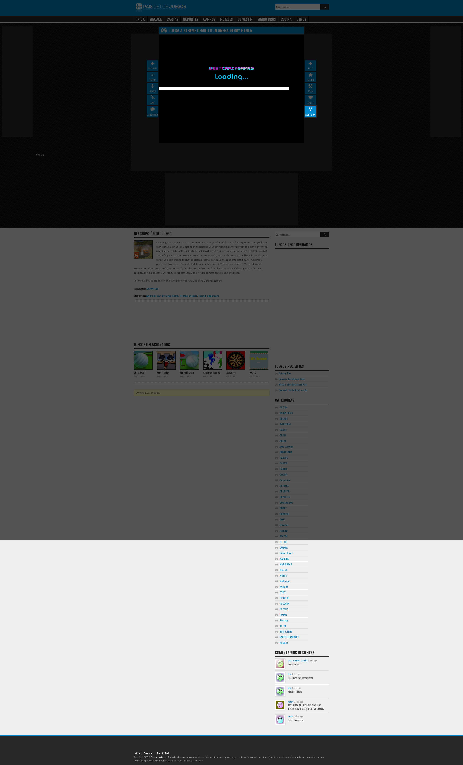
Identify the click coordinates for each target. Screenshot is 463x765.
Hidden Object (286, 553)
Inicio (137, 753)
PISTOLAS (284, 598)
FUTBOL (284, 542)
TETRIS (283, 626)
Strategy (284, 620)
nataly (290, 701)
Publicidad (163, 753)
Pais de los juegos (159, 757)
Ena (289, 674)
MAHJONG (284, 558)
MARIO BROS (286, 564)
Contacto (148, 753)
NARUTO (284, 586)
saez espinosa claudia (297, 660)
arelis (290, 716)
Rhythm (283, 615)
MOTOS (283, 575)
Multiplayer (285, 581)
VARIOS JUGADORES (289, 637)
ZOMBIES (284, 643)
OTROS (283, 592)
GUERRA (284, 547)
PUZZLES (284, 609)
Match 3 (283, 570)
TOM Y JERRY (286, 631)
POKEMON (284, 603)
